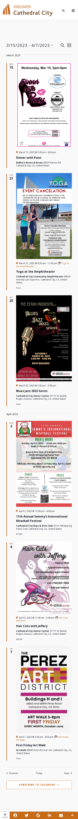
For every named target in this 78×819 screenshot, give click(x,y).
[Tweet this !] (26, 815)
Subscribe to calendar (37, 784)
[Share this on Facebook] (15, 815)
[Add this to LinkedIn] (49, 815)
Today (39, 773)
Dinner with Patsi (28, 158)
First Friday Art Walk (31, 745)
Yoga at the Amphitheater (35, 272)
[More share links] (72, 815)
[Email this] (61, 815)
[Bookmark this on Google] (38, 815)
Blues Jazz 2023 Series (32, 391)
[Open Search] (63, 11)
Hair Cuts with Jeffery (32, 626)
